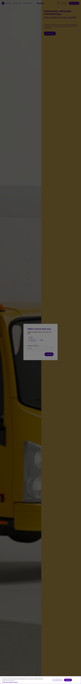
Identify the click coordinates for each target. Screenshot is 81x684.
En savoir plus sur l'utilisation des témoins (10, 682)
